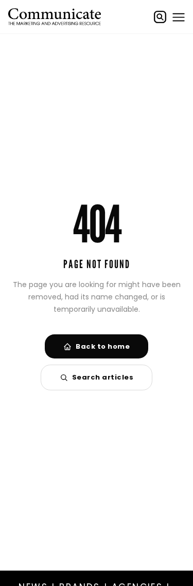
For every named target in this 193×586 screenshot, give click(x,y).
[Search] (160, 17)
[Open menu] (178, 17)
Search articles (103, 377)
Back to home (103, 346)
